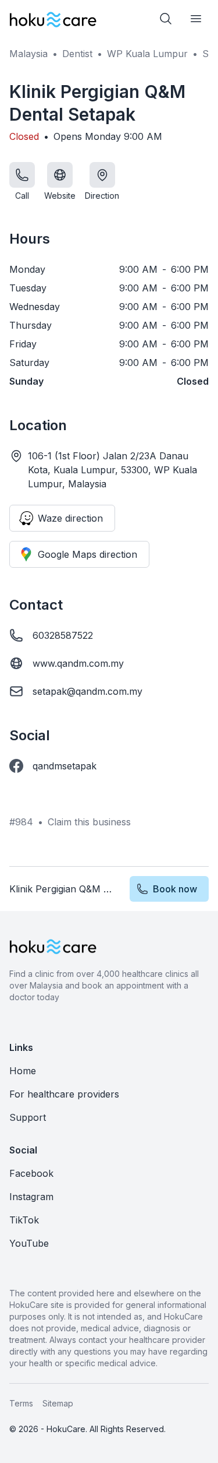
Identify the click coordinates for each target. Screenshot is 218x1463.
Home (22, 1071)
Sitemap (57, 1403)
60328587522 (63, 635)
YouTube (29, 1243)
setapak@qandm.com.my (87, 691)
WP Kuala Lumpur (147, 53)
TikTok (24, 1220)
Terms (21, 1403)
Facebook (31, 1173)
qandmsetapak (65, 766)
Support (27, 1117)
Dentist (77, 53)
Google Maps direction (87, 554)
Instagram (31, 1196)
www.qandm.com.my (78, 663)
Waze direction (70, 518)
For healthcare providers (64, 1094)
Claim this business (89, 822)
